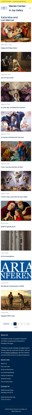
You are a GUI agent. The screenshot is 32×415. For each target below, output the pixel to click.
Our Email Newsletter (7, 372)
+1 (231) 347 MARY (6, 1)
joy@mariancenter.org (19, 1)
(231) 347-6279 (6, 399)
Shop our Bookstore (7, 369)
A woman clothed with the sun (12, 137)
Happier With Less (8, 316)
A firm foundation (7, 256)
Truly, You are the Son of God (12, 167)
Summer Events (6, 379)
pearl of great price (8, 226)
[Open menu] (30, 8)
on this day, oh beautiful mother (13, 107)
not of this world (7, 78)
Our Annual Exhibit (7, 382)
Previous (6, 324)
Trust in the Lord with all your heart (14, 197)
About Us (4, 363)
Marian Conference (12, 353)
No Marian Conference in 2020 (12, 286)
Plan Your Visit (5, 366)
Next (16, 327)
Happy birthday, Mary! (9, 48)
